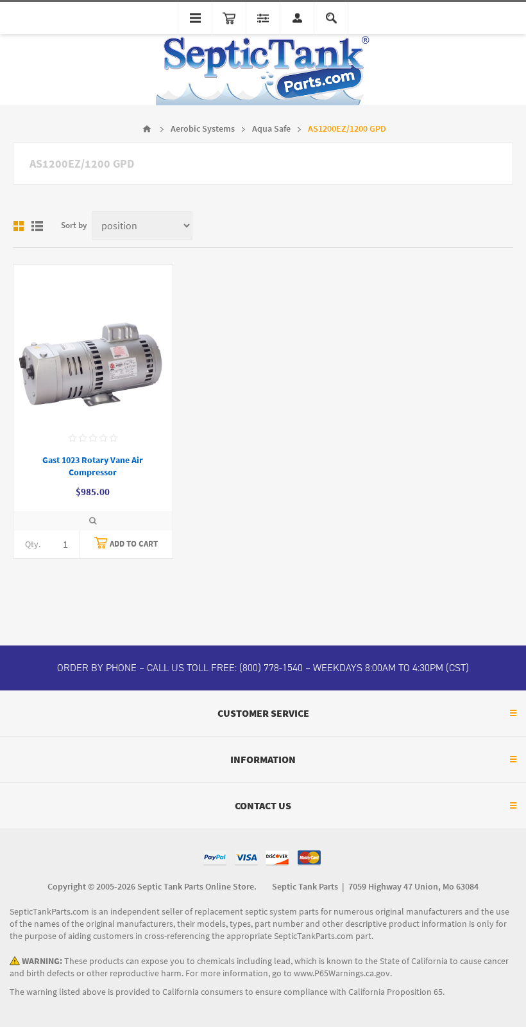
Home (146, 129)
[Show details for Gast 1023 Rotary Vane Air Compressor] (93, 344)
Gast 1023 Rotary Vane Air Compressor (92, 466)
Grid (18, 226)
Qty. (32, 544)
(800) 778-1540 (271, 667)
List (37, 226)
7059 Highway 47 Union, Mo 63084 (413, 887)
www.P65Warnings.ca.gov (342, 973)
